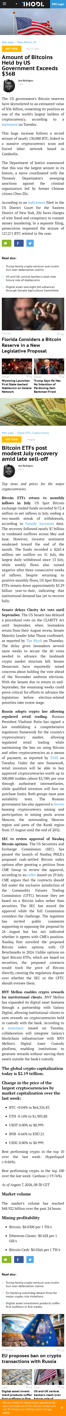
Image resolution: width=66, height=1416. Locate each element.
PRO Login (58, 4)
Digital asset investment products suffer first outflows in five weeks (33, 1304)
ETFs (28, 433)
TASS (54, 757)
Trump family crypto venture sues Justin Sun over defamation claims (32, 268)
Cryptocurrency (40, 433)
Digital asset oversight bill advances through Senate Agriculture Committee (32, 288)
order (31, 875)
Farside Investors (39, 523)
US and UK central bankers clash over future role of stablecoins (31, 278)
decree (59, 804)
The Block (34, 640)
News (20, 42)
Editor (21, 84)
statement (10, 124)
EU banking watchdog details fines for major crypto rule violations (31, 1294)
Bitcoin (28, 42)
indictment (36, 202)
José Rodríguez (25, 80)
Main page (8, 42)
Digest (20, 433)
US (34, 42)
